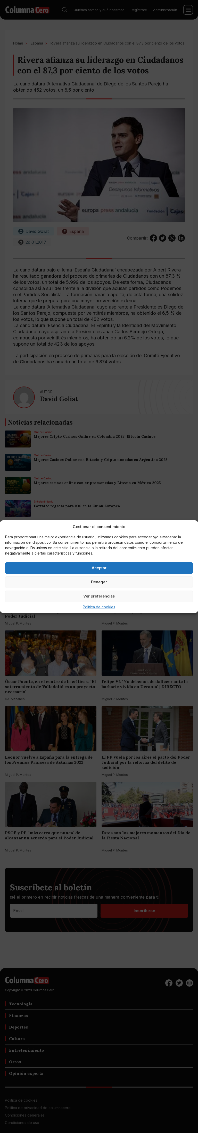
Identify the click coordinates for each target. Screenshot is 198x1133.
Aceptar (99, 567)
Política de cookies (99, 607)
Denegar (99, 581)
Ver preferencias (99, 596)
